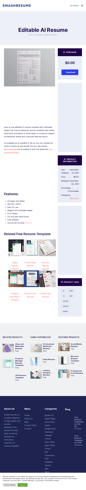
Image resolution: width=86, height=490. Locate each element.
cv (64, 296)
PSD (46, 459)
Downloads (38, 35)
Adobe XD (49, 415)
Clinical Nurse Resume (30, 295)
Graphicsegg (12, 149)
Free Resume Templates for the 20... (79, 421)
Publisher (49, 462)
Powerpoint (50, 455)
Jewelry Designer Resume (47, 372)
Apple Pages (50, 419)
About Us (28, 419)
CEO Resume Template (20, 376)
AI (31, 223)
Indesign (48, 435)
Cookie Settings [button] (9, 485)
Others (48, 449)
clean (71, 291)
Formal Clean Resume (30, 264)
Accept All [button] (22, 485)
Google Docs (50, 429)
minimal (65, 301)
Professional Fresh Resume (77, 372)
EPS (27, 223)
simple (65, 311)
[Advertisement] (29, 110)
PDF (46, 452)
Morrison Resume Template (75, 358)
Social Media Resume (76, 345)
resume (65, 306)
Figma (47, 425)
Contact (27, 429)
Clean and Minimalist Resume (19, 346)
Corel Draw (49, 422)
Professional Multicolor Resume (48, 346)
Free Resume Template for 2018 (78, 439)
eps (71, 296)
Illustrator (74, 198)
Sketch (48, 465)
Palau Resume (49, 359)
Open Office (50, 445)
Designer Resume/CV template (15, 296)
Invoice (48, 439)
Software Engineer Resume (45, 265)
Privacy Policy (30, 425)
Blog (26, 422)
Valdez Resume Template (15, 265)
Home (31, 35)
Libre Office (50, 442)
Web (46, 469)
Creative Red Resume (45, 295)
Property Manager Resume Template (19, 361)
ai (63, 291)
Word (47, 472)
